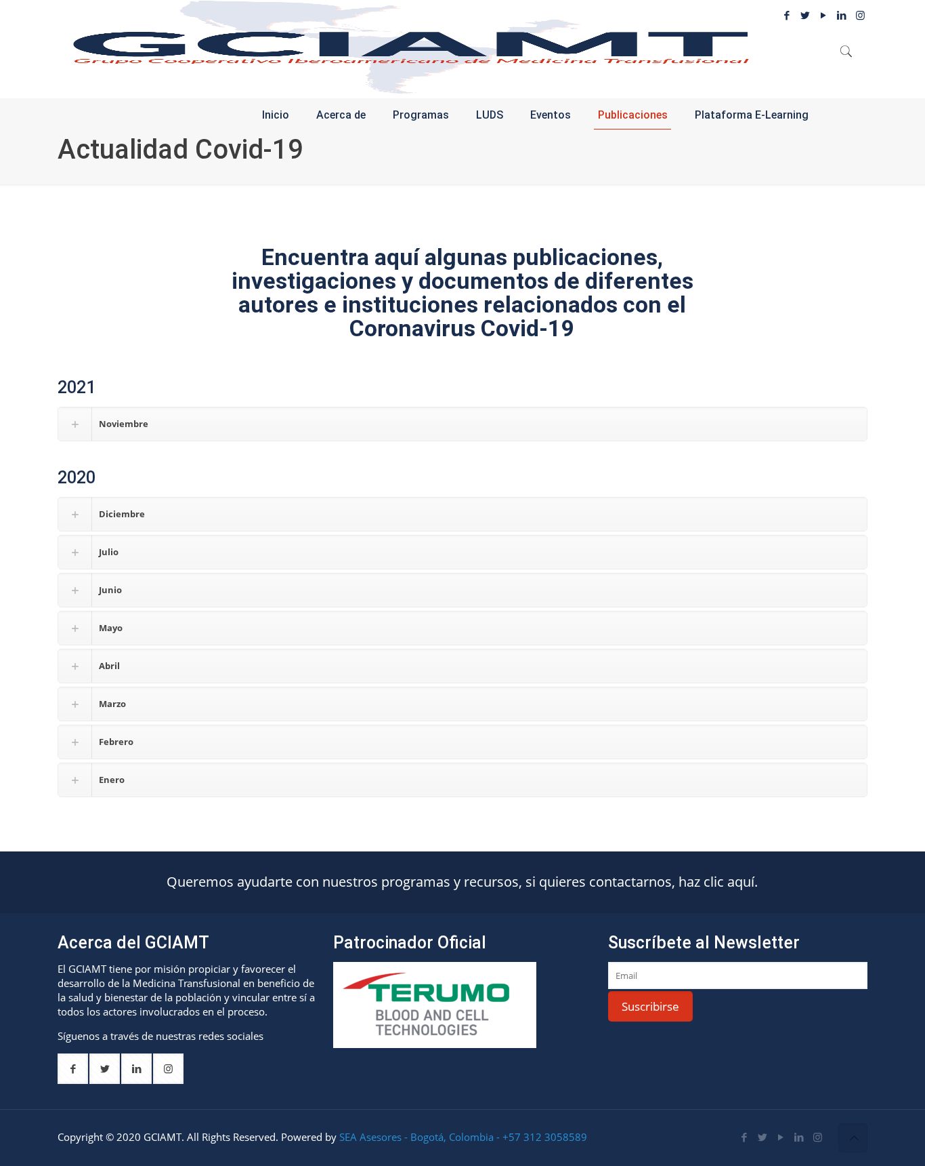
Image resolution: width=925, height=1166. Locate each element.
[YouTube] (824, 15)
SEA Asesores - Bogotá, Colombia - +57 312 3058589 (463, 1137)
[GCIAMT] (411, 47)
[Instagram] (818, 1137)
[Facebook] (787, 15)
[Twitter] (805, 15)
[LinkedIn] (799, 1137)
